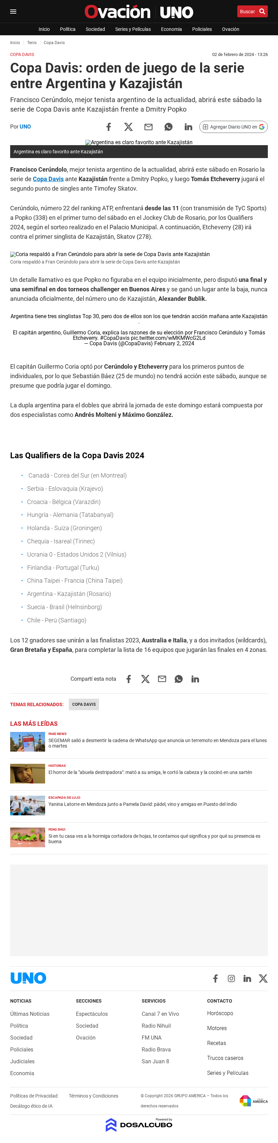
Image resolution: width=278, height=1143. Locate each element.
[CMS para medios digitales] (139, 1125)
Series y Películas (133, 29)
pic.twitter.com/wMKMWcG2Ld (168, 338)
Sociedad (95, 29)
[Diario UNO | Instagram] (231, 978)
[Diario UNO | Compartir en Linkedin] (188, 126)
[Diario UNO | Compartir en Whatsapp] (168, 126)
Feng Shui (56, 829)
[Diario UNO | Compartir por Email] (148, 126)
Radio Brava (156, 1049)
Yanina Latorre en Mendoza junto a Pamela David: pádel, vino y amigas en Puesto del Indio (142, 804)
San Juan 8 (155, 1061)
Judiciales (22, 1061)
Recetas (216, 1043)
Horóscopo (220, 1013)
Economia (171, 29)
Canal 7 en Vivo (160, 1014)
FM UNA (151, 1037)
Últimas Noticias (29, 1014)
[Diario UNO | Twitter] (263, 978)
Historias (57, 766)
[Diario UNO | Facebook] (215, 978)
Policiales (202, 29)
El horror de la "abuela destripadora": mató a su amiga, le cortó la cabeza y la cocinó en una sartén (150, 772)
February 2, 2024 (174, 343)
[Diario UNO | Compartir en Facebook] (108, 126)
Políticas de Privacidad (34, 1096)
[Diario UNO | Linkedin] (247, 978)
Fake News (57, 734)
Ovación (230, 29)
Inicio (44, 29)
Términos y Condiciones (93, 1096)
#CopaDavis (115, 338)
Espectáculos (92, 1014)
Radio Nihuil (156, 1026)
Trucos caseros (225, 1058)
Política (68, 29)
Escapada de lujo (64, 797)
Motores (217, 1028)
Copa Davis (48, 178)
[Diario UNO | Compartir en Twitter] (128, 126)
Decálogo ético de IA (31, 1106)
